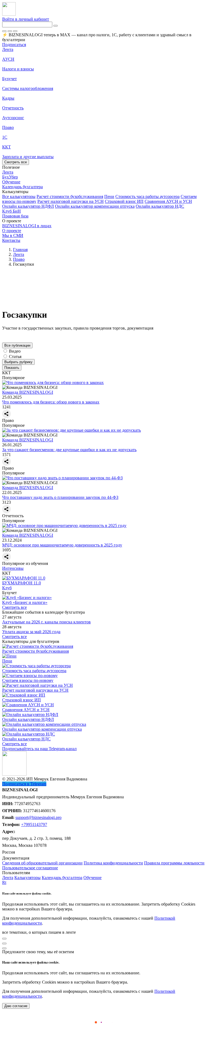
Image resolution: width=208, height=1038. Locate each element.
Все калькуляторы (18, 196)
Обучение (92, 877)
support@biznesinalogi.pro (38, 817)
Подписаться (14, 44)
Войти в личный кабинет (25, 19)
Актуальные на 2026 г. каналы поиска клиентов (46, 622)
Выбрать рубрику (18, 362)
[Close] (10, 31)
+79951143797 (34, 824)
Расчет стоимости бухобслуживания (70, 196)
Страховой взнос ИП (124, 201)
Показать (11, 368)
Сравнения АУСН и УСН (168, 201)
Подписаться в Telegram (24, 784)
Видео (15, 351)
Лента (7, 49)
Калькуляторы (27, 877)
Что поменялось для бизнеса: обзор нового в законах (50, 402)
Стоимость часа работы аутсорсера (147, 196)
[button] (104, 191)
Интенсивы (13, 568)
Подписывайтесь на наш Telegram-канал (39, 748)
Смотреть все (15, 162)
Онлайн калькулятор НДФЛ (28, 206)
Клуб (7, 587)
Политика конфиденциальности (113, 863)
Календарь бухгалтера (62, 877)
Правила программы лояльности (174, 863)
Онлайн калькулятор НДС (160, 206)
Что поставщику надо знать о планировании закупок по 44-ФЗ (60, 497)
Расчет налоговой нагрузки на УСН (70, 201)
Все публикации (17, 345)
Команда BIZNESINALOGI (27, 392)
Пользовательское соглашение (30, 867)
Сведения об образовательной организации (42, 863)
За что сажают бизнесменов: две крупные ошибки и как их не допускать (69, 449)
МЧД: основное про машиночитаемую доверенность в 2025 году (62, 545)
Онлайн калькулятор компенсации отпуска (95, 206)
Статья (15, 356)
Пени (109, 196)
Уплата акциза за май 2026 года (31, 631)
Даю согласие (15, 1006)
